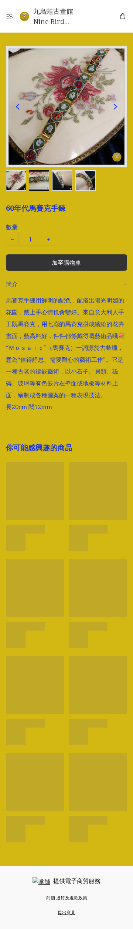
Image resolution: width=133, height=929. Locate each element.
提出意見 (66, 912)
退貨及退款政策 (71, 898)
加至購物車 (66, 262)
